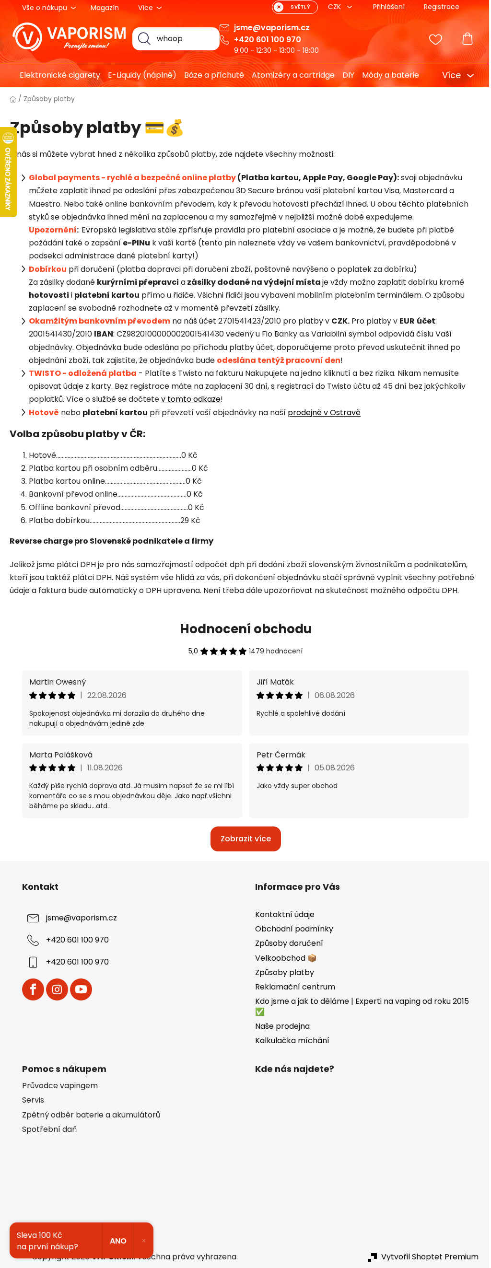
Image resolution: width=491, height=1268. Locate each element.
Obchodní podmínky (294, 928)
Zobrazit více (246, 838)
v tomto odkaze (191, 399)
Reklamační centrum (295, 986)
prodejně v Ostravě (324, 412)
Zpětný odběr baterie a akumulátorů (91, 1115)
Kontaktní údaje (285, 914)
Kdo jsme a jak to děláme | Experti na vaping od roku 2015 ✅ (362, 1006)
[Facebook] (33, 989)
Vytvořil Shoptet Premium (430, 1257)
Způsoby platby (284, 972)
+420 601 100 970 (267, 39)
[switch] (295, 7)
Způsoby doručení (289, 943)
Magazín (105, 7)
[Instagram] (57, 989)
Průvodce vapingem (60, 1086)
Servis (33, 1100)
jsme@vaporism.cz (272, 27)
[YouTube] (81, 989)
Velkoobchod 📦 (286, 958)
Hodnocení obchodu (246, 629)
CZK (335, 7)
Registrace (441, 7)
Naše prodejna (282, 1026)
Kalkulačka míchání (292, 1040)
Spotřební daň (49, 1129)
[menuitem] (56, 75)
